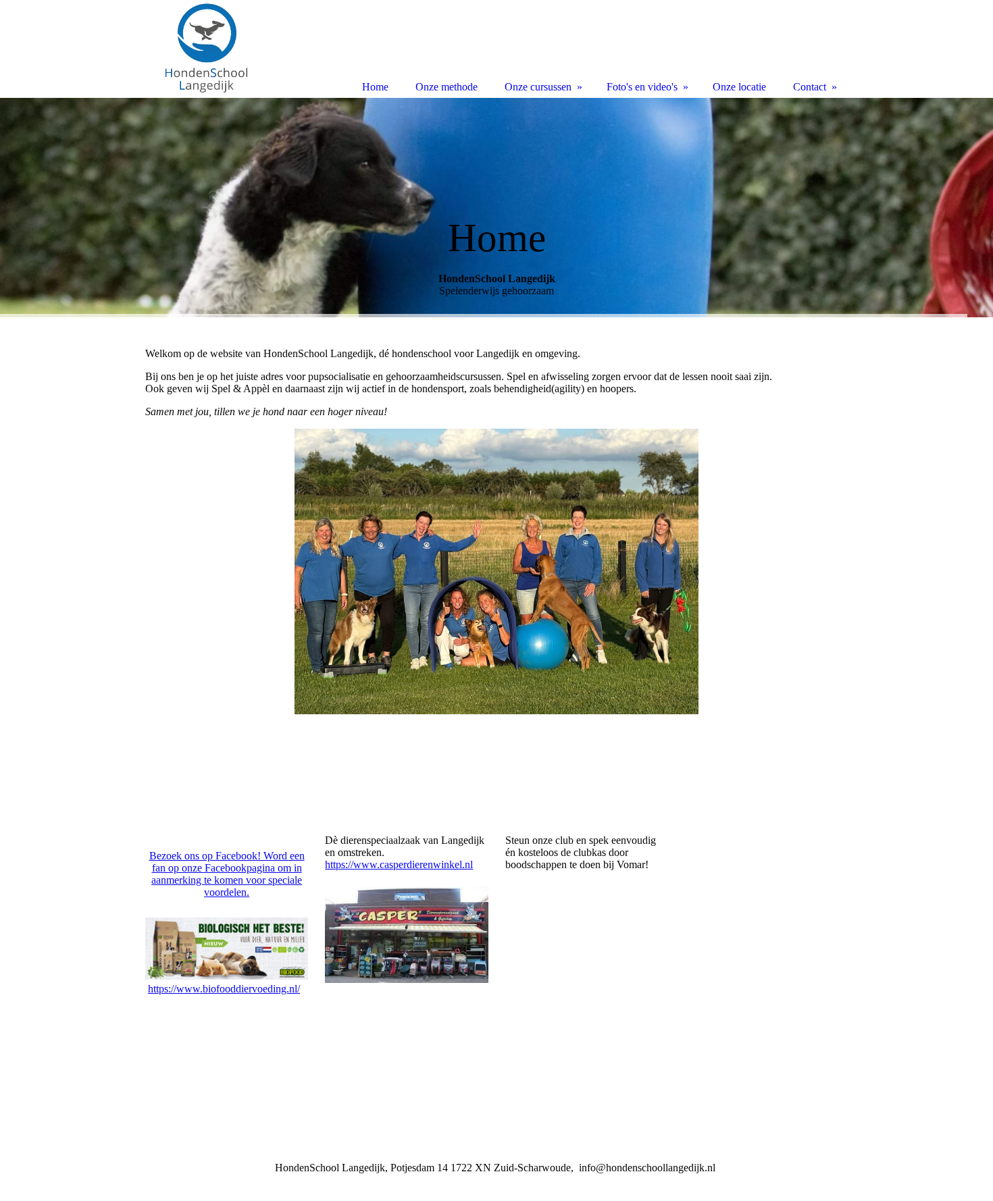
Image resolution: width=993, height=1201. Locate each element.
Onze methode (446, 86)
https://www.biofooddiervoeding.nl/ (224, 988)
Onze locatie (739, 86)
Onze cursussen (538, 86)
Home (375, 86)
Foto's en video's (642, 86)
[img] (496, 207)
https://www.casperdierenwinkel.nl (399, 864)
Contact (809, 86)
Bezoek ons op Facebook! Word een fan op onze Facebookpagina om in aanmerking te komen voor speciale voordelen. (227, 874)
